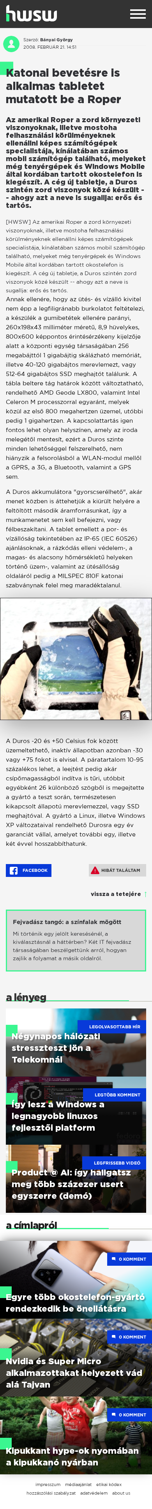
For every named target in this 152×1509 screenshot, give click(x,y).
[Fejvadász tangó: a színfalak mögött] (76, 940)
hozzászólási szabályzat (51, 1493)
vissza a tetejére (116, 894)
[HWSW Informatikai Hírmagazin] (31, 13)
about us (121, 1493)
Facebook (34, 870)
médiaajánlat (78, 1484)
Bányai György (56, 39)
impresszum (47, 1484)
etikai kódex (109, 1484)
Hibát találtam (120, 870)
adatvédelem (94, 1493)
